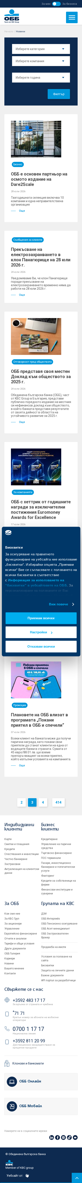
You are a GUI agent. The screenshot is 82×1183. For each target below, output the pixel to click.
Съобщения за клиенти (27, 239)
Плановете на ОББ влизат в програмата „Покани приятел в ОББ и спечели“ (39, 720)
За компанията (22, 492)
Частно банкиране (15, 859)
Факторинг (47, 875)
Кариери (9, 958)
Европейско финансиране (20, 933)
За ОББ (11, 904)
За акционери (13, 923)
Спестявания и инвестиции (21, 854)
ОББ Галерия (12, 953)
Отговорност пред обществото (32, 361)
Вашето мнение (14, 968)
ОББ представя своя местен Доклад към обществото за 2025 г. (41, 376)
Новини (9, 963)
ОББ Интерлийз (50, 918)
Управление (11, 928)
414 (58, 802)
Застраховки (12, 864)
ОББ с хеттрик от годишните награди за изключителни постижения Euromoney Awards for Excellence (41, 509)
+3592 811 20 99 (29, 1040)
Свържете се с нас (23, 990)
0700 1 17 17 (28, 1029)
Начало (8, 31)
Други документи (15, 948)
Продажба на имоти (53, 947)
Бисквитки (47, 965)
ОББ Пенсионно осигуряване (59, 923)
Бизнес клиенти (50, 827)
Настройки (38, 632)
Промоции (19, 705)
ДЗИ (44, 913)
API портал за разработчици (58, 980)
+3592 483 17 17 (29, 1000)
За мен (46, 3)
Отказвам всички (41, 646)
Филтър (59, 94)
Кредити (9, 849)
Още (22, 210)
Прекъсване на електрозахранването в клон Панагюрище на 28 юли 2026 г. (40, 257)
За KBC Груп (11, 918)
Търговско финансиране (56, 853)
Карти (8, 839)
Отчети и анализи (15, 938)
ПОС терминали (51, 858)
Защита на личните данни (57, 970)
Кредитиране (49, 839)
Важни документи (52, 975)
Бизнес (17, 164)
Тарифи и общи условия (19, 943)
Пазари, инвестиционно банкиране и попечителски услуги (58, 866)
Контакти (10, 973)
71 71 (19, 1013)
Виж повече (58, 604)
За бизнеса (69, 3)
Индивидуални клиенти (19, 827)
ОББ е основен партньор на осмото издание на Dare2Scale (39, 179)
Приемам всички (41, 618)
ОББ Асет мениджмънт (55, 928)
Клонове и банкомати (28, 1063)
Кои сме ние (12, 913)
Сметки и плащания (16, 844)
